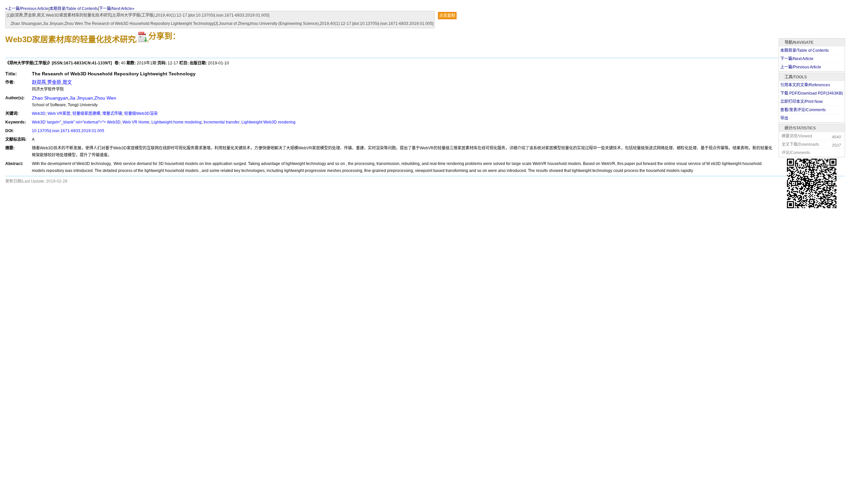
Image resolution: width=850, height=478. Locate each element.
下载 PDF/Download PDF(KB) (811, 93)
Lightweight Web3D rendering (268, 122)
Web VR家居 (58, 113)
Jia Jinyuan (81, 98)
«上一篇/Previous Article (26, 8)
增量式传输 (112, 113)
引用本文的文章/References (805, 85)
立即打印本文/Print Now (801, 101)
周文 (67, 82)
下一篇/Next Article (796, 58)
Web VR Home (136, 122)
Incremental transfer (221, 122)
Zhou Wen (105, 98)
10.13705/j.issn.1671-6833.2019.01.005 (68, 130)
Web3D (38, 113)
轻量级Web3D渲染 (141, 113)
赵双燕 (39, 82)
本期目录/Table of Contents (73, 8)
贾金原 (54, 82)
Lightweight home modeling (176, 122)
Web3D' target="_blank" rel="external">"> (69, 122)
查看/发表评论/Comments (803, 110)
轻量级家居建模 (86, 113)
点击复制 (447, 15)
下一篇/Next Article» (116, 8)
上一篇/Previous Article (800, 67)
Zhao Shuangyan (50, 98)
